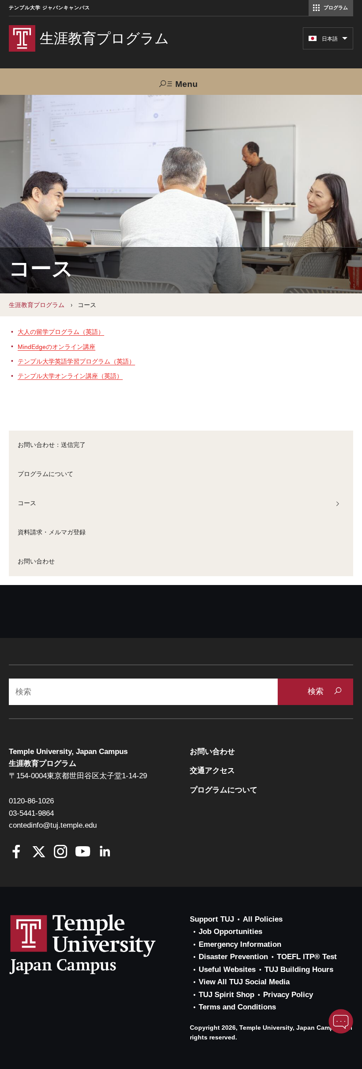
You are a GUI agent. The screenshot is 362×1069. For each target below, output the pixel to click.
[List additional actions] (344, 40)
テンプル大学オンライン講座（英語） (70, 375)
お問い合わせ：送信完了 (52, 444)
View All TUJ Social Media (244, 982)
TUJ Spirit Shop (226, 994)
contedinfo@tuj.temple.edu (53, 825)
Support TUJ (212, 919)
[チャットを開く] (340, 1021)
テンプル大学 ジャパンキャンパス (49, 8)
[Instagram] (60, 852)
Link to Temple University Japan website (97, 944)
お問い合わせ (36, 561)
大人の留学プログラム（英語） (61, 331)
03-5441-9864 (31, 813)
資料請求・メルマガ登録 (52, 532)
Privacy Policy (288, 994)
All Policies (263, 919)
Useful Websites (227, 969)
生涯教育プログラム (36, 304)
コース (27, 502)
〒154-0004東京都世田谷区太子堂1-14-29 (78, 776)
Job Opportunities (230, 931)
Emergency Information (240, 944)
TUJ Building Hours (298, 969)
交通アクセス (212, 770)
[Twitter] (38, 852)
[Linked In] (105, 852)
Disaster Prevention (233, 957)
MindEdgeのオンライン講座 (56, 346)
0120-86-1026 (31, 801)
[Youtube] (82, 852)
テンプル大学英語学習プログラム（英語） (76, 361)
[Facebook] (16, 852)
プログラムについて (45, 473)
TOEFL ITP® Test (307, 957)
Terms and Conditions (237, 1007)
